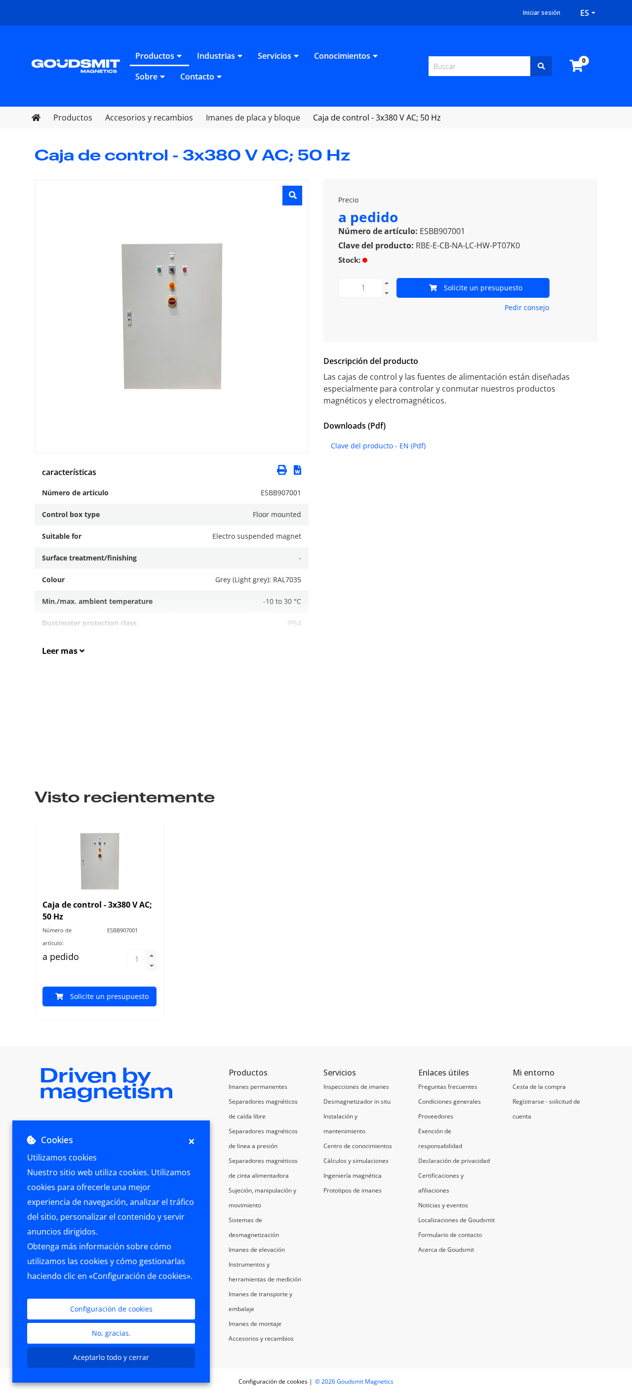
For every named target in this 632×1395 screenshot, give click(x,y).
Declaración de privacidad (454, 1160)
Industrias (216, 55)
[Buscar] (541, 66)
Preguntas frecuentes (447, 1086)
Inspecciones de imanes (356, 1086)
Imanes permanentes (258, 1086)
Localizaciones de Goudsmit (456, 1220)
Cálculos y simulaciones (356, 1160)
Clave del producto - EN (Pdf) (378, 445)
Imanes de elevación (257, 1249)
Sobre (146, 76)
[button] (297, 469)
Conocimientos (342, 55)
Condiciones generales (449, 1101)
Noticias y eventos (443, 1205)
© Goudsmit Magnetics (354, 1381)
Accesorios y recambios (261, 1338)
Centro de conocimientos (357, 1146)
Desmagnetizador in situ (357, 1101)
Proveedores (435, 1116)
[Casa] (76, 65)
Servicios (274, 55)
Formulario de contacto (450, 1235)
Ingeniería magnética (352, 1175)
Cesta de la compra (539, 1086)
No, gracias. (111, 1333)
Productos (154, 55)
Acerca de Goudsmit (446, 1249)
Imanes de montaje (255, 1323)
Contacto (197, 76)
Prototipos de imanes (352, 1190)
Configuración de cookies (111, 1309)
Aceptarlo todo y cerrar (111, 1357)
